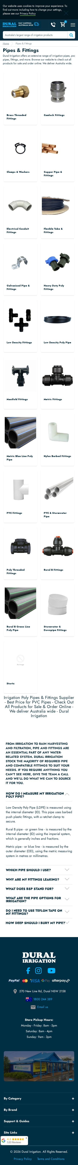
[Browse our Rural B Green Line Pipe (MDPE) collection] (20, 600)
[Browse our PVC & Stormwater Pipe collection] (57, 486)
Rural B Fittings (53, 570)
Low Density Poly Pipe (57, 342)
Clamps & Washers (18, 172)
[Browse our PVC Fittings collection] (20, 486)
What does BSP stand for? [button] (30, 888)
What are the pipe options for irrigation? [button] (33, 900)
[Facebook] (28, 970)
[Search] (70, 35)
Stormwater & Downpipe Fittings (55, 628)
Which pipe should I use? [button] (28, 870)
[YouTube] (49, 970)
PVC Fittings (14, 513)
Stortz (10, 683)
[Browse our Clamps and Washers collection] (20, 142)
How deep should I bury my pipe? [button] (35, 923)
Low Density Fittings (19, 342)
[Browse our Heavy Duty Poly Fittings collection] (57, 259)
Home (6, 43)
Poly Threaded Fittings (16, 571)
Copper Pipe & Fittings (53, 173)
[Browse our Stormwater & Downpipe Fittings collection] (57, 600)
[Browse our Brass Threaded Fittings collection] (20, 88)
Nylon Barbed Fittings (57, 456)
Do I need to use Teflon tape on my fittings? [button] (34, 912)
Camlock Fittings (54, 115)
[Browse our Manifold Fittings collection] (20, 372)
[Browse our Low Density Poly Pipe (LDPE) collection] (57, 315)
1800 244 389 (42, 999)
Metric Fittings (53, 399)
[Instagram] (38, 970)
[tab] (39, 795)
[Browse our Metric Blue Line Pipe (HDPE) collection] (20, 429)
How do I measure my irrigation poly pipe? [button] (35, 795)
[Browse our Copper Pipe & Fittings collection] (57, 135)
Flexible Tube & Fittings (53, 230)
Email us (42, 1007)
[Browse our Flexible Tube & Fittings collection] (57, 202)
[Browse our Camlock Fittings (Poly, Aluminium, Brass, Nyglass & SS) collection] (57, 88)
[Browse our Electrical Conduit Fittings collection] (20, 202)
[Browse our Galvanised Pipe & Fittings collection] (20, 259)
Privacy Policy (28, 13)
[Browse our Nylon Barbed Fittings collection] (57, 429)
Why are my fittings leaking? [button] (32, 879)
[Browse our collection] (20, 656)
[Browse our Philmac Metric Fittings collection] (57, 372)
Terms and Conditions (50, 1159)
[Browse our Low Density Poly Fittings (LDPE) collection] (20, 315)
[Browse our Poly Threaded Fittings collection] (20, 543)
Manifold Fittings (17, 399)
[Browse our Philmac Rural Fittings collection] (57, 543)
